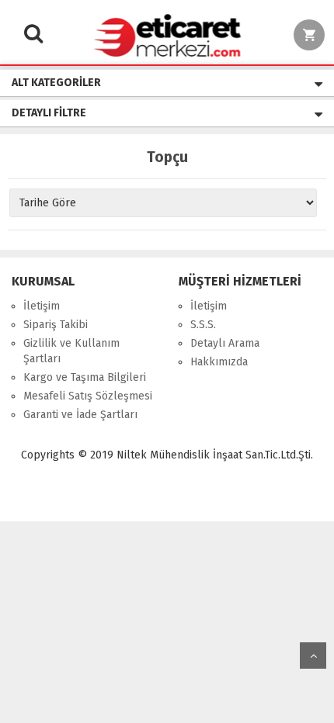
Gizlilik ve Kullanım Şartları (71, 351)
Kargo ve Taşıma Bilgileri (84, 377)
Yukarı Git (313, 655)
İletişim (41, 306)
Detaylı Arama (224, 343)
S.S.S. (203, 324)
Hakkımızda (219, 361)
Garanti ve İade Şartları (80, 414)
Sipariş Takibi (55, 324)
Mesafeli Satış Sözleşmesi (87, 396)
